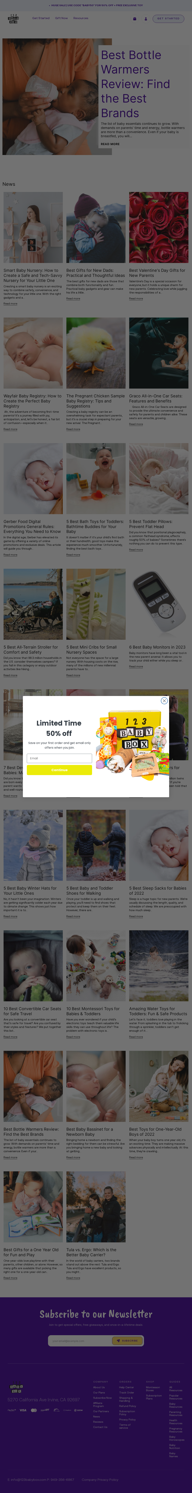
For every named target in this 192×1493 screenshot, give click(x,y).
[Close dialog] (164, 700)
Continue (59, 770)
